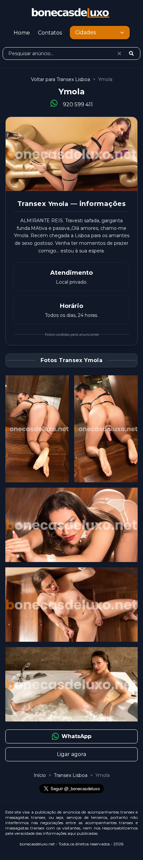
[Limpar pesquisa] (119, 53)
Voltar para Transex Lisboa (60, 79)
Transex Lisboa (71, 775)
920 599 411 (78, 104)
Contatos (50, 33)
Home (22, 33)
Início (40, 775)
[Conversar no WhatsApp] (54, 103)
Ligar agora (71, 754)
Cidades (85, 32)
